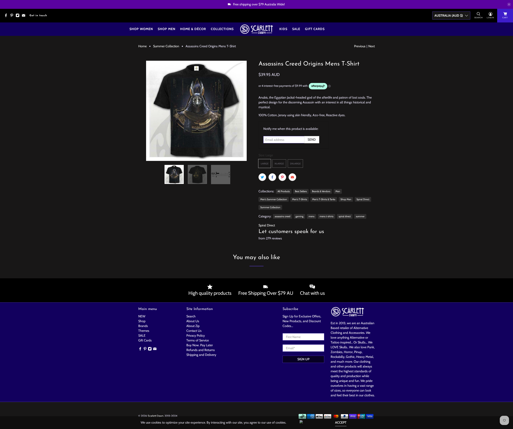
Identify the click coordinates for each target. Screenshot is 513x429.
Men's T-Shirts (299, 199)
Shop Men (166, 29)
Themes (143, 331)
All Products (284, 191)
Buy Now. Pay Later (199, 345)
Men (337, 191)
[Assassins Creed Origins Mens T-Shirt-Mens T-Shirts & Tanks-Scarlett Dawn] (196, 111)
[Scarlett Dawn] (256, 29)
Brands (143, 326)
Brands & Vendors (321, 191)
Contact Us (194, 331)
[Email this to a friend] (292, 177)
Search (191, 316)
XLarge (279, 163)
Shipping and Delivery (201, 355)
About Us (192, 321)
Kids (283, 29)
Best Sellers (301, 191)
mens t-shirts (326, 216)
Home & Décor (193, 29)
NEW (141, 316)
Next (371, 46)
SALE (141, 335)
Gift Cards (315, 29)
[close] (509, 4)
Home (142, 46)
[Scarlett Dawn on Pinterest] (13, 16)
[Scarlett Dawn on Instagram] (18, 16)
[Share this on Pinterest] (282, 177)
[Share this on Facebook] (272, 177)
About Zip (193, 326)
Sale (296, 29)
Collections (222, 29)
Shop (141, 321)
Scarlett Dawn (155, 415)
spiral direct (345, 216)
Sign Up (303, 359)
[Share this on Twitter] (262, 177)
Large (265, 163)
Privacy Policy (195, 335)
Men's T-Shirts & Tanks (323, 199)
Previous (360, 46)
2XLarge (295, 163)
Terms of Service (197, 340)
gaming (299, 216)
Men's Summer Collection (273, 199)
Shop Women (141, 29)
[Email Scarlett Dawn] (24, 16)
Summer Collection (166, 46)
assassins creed (282, 216)
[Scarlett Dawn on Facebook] (7, 16)
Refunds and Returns (200, 350)
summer (360, 216)
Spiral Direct (362, 199)
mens (311, 216)
